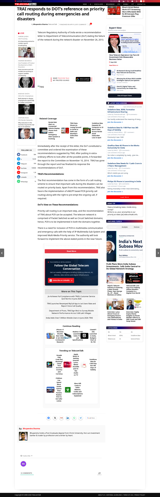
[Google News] (90, 417)
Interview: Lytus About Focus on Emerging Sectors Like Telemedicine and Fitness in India (114, 315)
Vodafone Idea (135, 335)
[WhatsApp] (74, 418)
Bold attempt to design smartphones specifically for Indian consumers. (26, 100)
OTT (132, 4)
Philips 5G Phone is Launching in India (124, 181)
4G (132, 332)
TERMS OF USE (128, 495)
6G (109, 332)
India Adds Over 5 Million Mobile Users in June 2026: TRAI (69, 318)
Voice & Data (98, 4)
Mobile (125, 4)
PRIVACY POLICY (139, 495)
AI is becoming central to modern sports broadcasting (26, 43)
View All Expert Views (124, 95)
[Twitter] (55, 418)
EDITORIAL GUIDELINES (114, 495)
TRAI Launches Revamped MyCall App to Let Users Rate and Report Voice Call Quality (71, 304)
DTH (118, 4)
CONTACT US (141, 4)
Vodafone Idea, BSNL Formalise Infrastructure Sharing (121, 111)
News (85, 4)
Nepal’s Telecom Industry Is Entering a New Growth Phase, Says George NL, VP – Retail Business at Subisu (114, 290)
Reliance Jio (111, 339)
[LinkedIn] (68, 418)
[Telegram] (80, 418)
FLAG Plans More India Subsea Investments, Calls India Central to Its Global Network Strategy (123, 266)
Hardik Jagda (23, 36)
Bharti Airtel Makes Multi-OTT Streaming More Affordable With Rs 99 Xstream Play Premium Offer (131, 11)
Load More (124, 197)
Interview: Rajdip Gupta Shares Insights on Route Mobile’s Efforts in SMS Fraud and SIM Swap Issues (133, 316)
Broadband (110, 4)
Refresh (111, 107)
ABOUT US (101, 495)
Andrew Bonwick (25, 61)
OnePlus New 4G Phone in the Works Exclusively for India (123, 146)
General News (135, 339)
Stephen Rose (23, 118)
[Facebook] (48, 418)
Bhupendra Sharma (40, 24)
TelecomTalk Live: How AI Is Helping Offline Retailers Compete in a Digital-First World (133, 289)
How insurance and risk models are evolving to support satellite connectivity (25, 72)
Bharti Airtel (112, 335)
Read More (71, 251)
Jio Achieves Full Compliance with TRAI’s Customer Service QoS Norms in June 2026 (71, 297)
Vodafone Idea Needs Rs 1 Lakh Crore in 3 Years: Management (125, 164)
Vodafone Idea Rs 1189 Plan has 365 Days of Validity (123, 129)
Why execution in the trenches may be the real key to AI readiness (26, 125)
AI (90, 4)
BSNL (121, 335)
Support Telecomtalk (24, 1)
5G (120, 332)
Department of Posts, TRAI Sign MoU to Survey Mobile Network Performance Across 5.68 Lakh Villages (71, 311)
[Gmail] (61, 418)
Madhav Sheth (23, 94)
